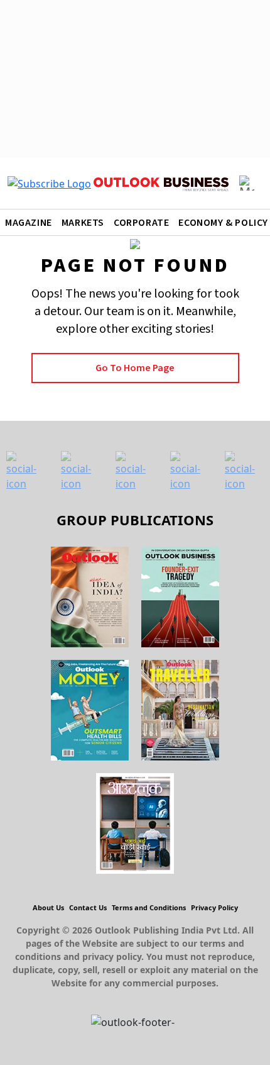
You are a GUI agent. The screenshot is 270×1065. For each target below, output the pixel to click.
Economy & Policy (223, 223)
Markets (83, 223)
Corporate (141, 223)
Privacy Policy (214, 907)
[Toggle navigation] (246, 183)
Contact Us (88, 907)
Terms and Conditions (149, 907)
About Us (48, 907)
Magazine (28, 223)
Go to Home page (135, 368)
